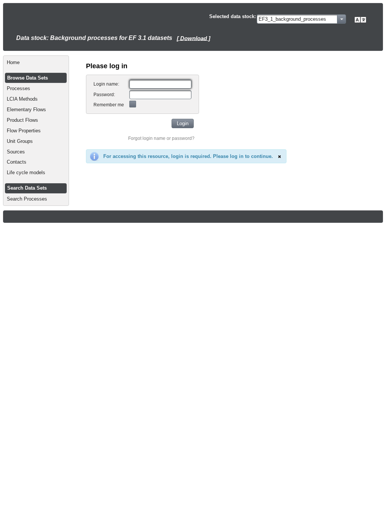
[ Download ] (193, 38)
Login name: (106, 84)
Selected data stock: (232, 16)
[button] (183, 123)
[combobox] (301, 19)
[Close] (279, 156)
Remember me (108, 104)
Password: (104, 94)
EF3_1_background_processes (292, 19)
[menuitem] (36, 62)
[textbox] (160, 84)
